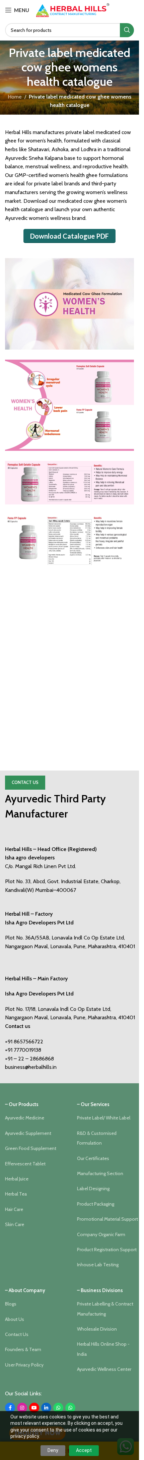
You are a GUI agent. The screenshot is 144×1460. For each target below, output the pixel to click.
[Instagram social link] (22, 1408)
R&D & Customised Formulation (97, 1138)
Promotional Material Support (107, 1219)
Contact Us (25, 782)
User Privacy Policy (24, 1365)
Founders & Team (23, 1349)
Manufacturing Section (100, 1173)
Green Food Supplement (30, 1148)
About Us (14, 1319)
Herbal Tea (16, 1194)
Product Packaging (95, 1204)
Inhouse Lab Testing (98, 1265)
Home (15, 97)
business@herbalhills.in (31, 1067)
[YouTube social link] (34, 1408)
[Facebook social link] (10, 1408)
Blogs (10, 1304)
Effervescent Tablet (25, 1164)
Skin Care (14, 1224)
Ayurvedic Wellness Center (104, 1369)
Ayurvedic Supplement (28, 1133)
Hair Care (14, 1209)
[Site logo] (73, 9)
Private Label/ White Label (103, 1118)
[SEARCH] (127, 30)
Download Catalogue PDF (69, 236)
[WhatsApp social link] (58, 1408)
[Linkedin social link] (46, 1408)
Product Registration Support (107, 1249)
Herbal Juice (16, 1179)
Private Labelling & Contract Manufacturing (105, 1309)
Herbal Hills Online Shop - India (103, 1349)
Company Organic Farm (101, 1234)
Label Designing (93, 1188)
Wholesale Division (97, 1329)
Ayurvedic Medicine (24, 1118)
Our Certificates (93, 1158)
